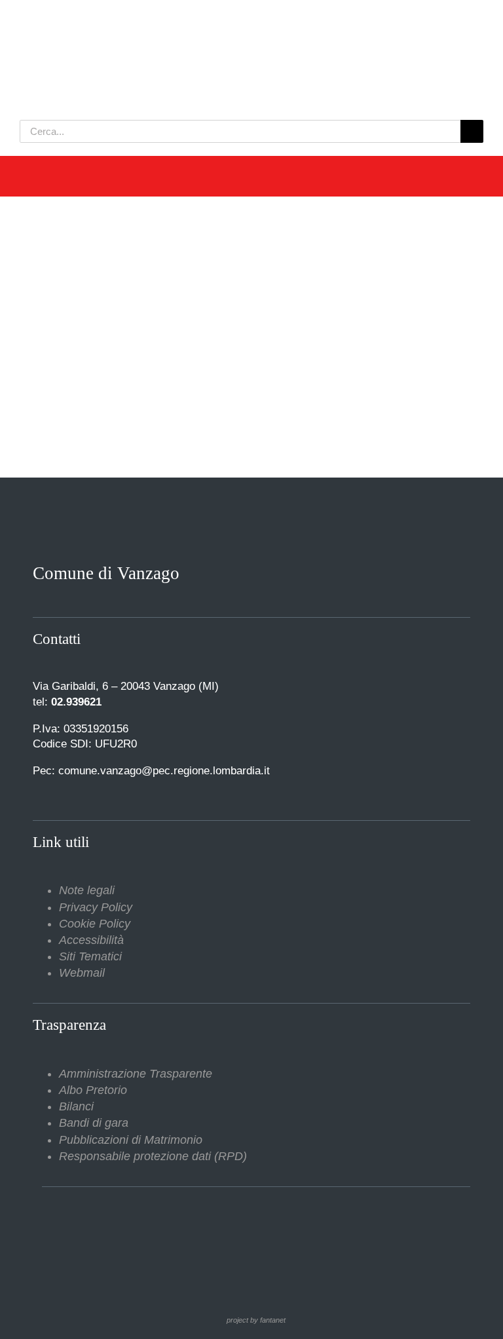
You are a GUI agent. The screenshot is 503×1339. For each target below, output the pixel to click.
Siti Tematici (90, 956)
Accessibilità (91, 940)
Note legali (87, 890)
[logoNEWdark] (183, 19)
